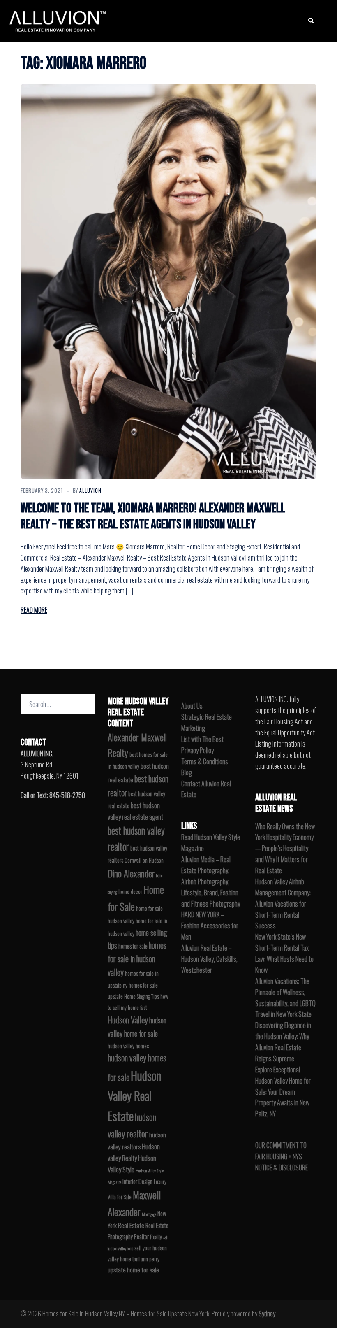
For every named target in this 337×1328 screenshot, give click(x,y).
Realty (156, 1237)
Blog (186, 772)
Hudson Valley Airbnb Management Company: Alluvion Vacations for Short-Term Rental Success (283, 904)
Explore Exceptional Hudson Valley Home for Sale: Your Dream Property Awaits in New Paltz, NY (283, 1092)
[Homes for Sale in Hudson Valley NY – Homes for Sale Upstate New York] (56, 20)
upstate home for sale (133, 1270)
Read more (34, 610)
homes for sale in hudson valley (137, 958)
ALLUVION (90, 490)
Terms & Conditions (204, 761)
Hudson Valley (128, 1020)
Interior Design (137, 1181)
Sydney (267, 1314)
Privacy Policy (197, 750)
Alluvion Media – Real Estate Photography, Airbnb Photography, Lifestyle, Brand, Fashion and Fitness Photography (210, 881)
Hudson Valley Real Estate (135, 1095)
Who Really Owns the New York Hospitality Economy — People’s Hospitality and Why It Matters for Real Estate (285, 848)
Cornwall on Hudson (144, 860)
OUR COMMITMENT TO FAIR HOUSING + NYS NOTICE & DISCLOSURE (281, 1156)
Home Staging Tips (141, 996)
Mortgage (149, 1214)
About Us (192, 706)
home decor (130, 891)
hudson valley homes (128, 1046)
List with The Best (202, 739)
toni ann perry (145, 1259)
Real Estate (131, 1225)
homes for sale (133, 946)
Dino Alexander (131, 873)
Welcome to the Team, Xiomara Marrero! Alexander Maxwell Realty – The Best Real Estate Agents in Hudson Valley (153, 516)
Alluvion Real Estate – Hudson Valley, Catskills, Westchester (209, 959)
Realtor (141, 1236)
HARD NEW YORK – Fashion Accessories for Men (209, 925)
